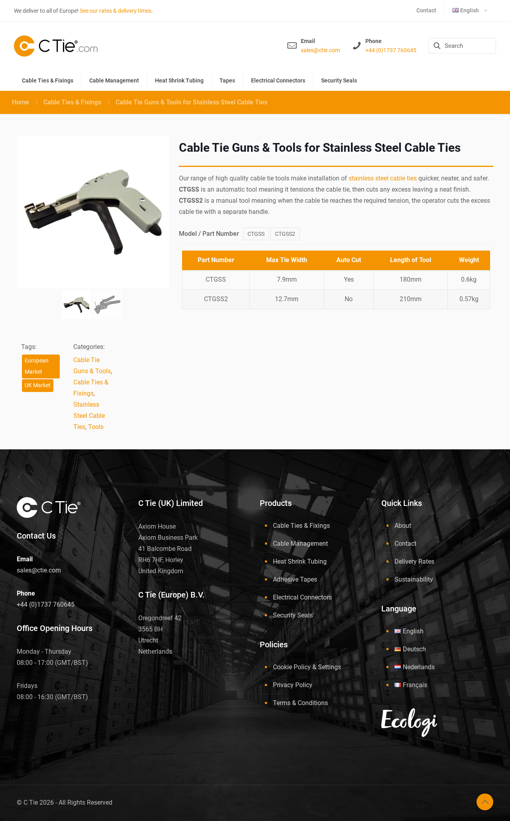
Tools (96, 427)
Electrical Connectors (302, 597)
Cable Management (300, 543)
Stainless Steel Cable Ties (89, 416)
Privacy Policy (292, 685)
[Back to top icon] (485, 802)
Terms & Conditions (300, 703)
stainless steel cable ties (383, 178)
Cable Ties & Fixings (72, 102)
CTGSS (256, 234)
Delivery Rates (414, 561)
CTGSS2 (285, 234)
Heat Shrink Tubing (300, 561)
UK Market (38, 385)
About (402, 525)
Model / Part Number (209, 233)
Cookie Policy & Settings (307, 667)
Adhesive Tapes (295, 579)
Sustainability (413, 579)
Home (20, 102)
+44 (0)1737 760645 (390, 50)
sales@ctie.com (320, 50)
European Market (37, 366)
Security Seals (293, 615)
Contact (405, 543)
